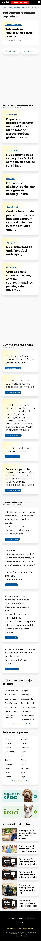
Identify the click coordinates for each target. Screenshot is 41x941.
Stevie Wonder (11, 703)
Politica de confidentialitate (20, 936)
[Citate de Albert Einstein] (10, 398)
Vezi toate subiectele (20, 781)
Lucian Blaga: (12, 115)
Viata (23, 756)
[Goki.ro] (5, 2)
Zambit (24, 773)
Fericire (24, 760)
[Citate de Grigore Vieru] (10, 462)
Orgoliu (24, 764)
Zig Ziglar (24, 691)
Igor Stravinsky (26, 711)
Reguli (23, 777)
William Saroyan (11, 691)
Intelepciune (10, 752)
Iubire (23, 752)
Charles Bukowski (28, 707)
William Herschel (28, 716)
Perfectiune (25, 748)
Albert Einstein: (12, 207)
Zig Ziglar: (10, 243)
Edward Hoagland (12, 699)
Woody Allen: (11, 267)
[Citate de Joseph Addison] (11, 441)
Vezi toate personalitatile (20, 724)
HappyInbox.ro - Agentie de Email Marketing (20, 928)
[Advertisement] (20, 80)
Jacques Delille (27, 699)
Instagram (21, 918)
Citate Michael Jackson (19, 7)
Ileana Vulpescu (11, 711)
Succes (8, 777)
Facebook (11, 918)
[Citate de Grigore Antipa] (10, 373)
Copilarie (9, 40)
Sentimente (25, 768)
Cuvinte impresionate (17, 345)
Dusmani (8, 743)
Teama (8, 760)
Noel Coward (10, 695)
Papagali (8, 764)
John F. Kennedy (27, 703)
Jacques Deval (11, 707)
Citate (9, 7)
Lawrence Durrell (28, 720)
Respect (8, 756)
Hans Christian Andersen (10, 717)
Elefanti (8, 739)
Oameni (18, 40)
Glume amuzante (14, 502)
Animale (24, 739)
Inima (7, 773)
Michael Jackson (13, 25)
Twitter (21, 922)
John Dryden (26, 695)
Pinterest (31, 918)
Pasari (7, 768)
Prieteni (24, 743)
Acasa (4, 7)
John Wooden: (12, 150)
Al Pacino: (10, 179)
